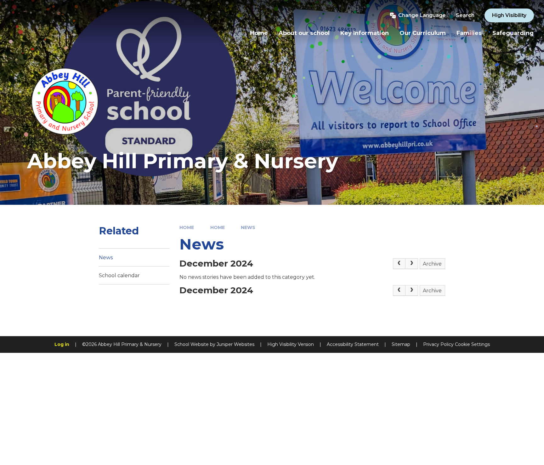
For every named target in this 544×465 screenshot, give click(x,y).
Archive (432, 264)
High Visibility (509, 15)
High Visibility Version (290, 344)
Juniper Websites (235, 344)
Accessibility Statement (353, 344)
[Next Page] (411, 263)
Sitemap (401, 344)
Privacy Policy (438, 344)
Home (186, 227)
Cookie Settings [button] (472, 344)
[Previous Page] (399, 263)
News (248, 227)
